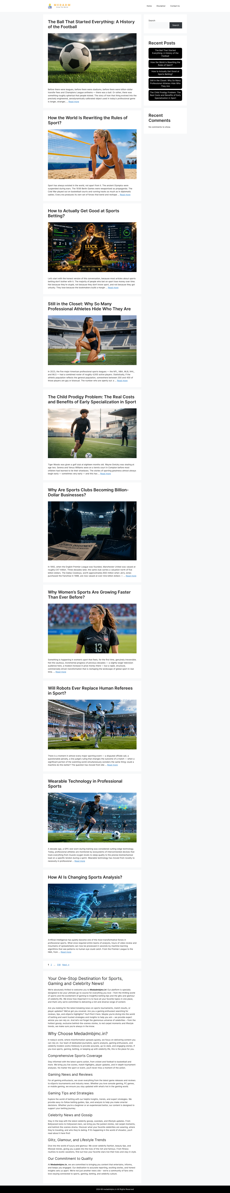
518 (59, 965)
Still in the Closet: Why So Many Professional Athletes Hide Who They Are (89, 306)
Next (65, 965)
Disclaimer (161, 6)
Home (149, 6)
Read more (74, 101)
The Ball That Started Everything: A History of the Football (165, 53)
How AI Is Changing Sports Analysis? (85, 877)
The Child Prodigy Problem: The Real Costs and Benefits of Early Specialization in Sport (92, 399)
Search (152, 20)
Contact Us (175, 6)
